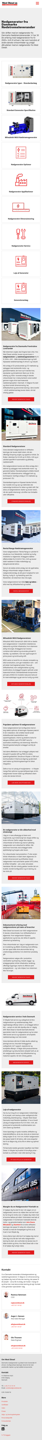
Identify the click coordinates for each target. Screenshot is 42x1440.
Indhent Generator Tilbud (21, 399)
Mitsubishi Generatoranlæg (21, 684)
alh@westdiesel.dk (18, 1324)
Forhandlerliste (6, 1421)
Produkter (5, 1401)
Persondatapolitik (7, 1418)
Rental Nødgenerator (21, 591)
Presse (4, 1411)
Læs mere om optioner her (21, 782)
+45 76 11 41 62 (16, 1305)
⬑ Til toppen (6, 1435)
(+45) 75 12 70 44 (9, 1386)
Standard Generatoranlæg (21, 501)
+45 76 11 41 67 (16, 1327)
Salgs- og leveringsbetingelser (11, 1414)
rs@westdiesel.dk (17, 1303)
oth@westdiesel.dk (18, 1346)
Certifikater (5, 1405)
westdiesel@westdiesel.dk (13, 1388)
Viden (3, 1408)
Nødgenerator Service (21, 1062)
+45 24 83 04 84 (16, 1348)
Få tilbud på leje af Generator (21, 1159)
